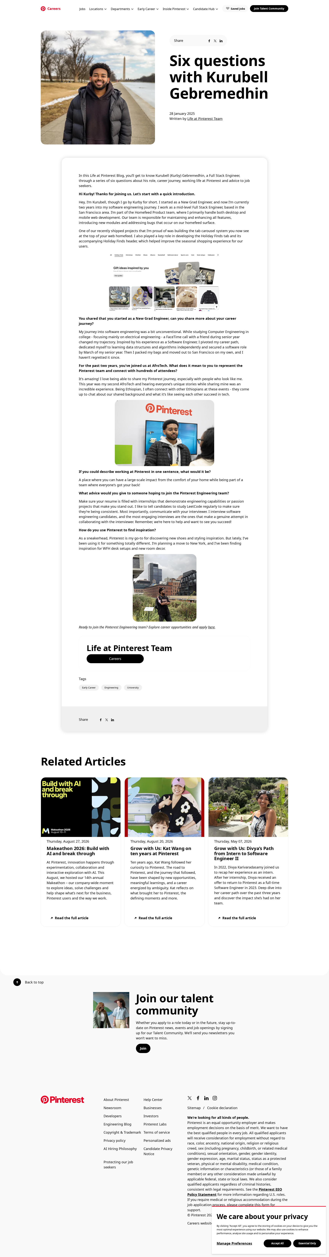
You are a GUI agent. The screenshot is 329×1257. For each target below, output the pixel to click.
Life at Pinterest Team (129, 647)
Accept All (277, 1243)
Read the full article (72, 918)
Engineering (111, 687)
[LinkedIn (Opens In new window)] (206, 1098)
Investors (151, 1116)
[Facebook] (209, 40)
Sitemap (194, 1108)
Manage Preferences (234, 1243)
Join (143, 1048)
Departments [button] (120, 9)
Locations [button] (96, 9)
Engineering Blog (117, 1124)
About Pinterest (116, 1099)
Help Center (153, 1099)
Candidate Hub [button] (204, 9)
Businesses (153, 1108)
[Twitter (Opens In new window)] (189, 1098)
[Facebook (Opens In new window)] (198, 1098)
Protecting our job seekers (118, 1164)
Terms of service (157, 1132)
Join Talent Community (269, 8)
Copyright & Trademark (122, 1132)
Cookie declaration (222, 1108)
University (133, 687)
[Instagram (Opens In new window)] (214, 1098)
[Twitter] (215, 40)
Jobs (82, 9)
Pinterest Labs (155, 1124)
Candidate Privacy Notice (158, 1151)
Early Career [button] (146, 9)
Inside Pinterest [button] (174, 9)
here (211, 627)
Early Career (89, 687)
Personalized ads (157, 1140)
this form (262, 1204)
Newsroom (112, 1108)
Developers (113, 1116)
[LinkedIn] (221, 40)
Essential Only (307, 1243)
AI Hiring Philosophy (120, 1148)
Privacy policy (114, 1140)
